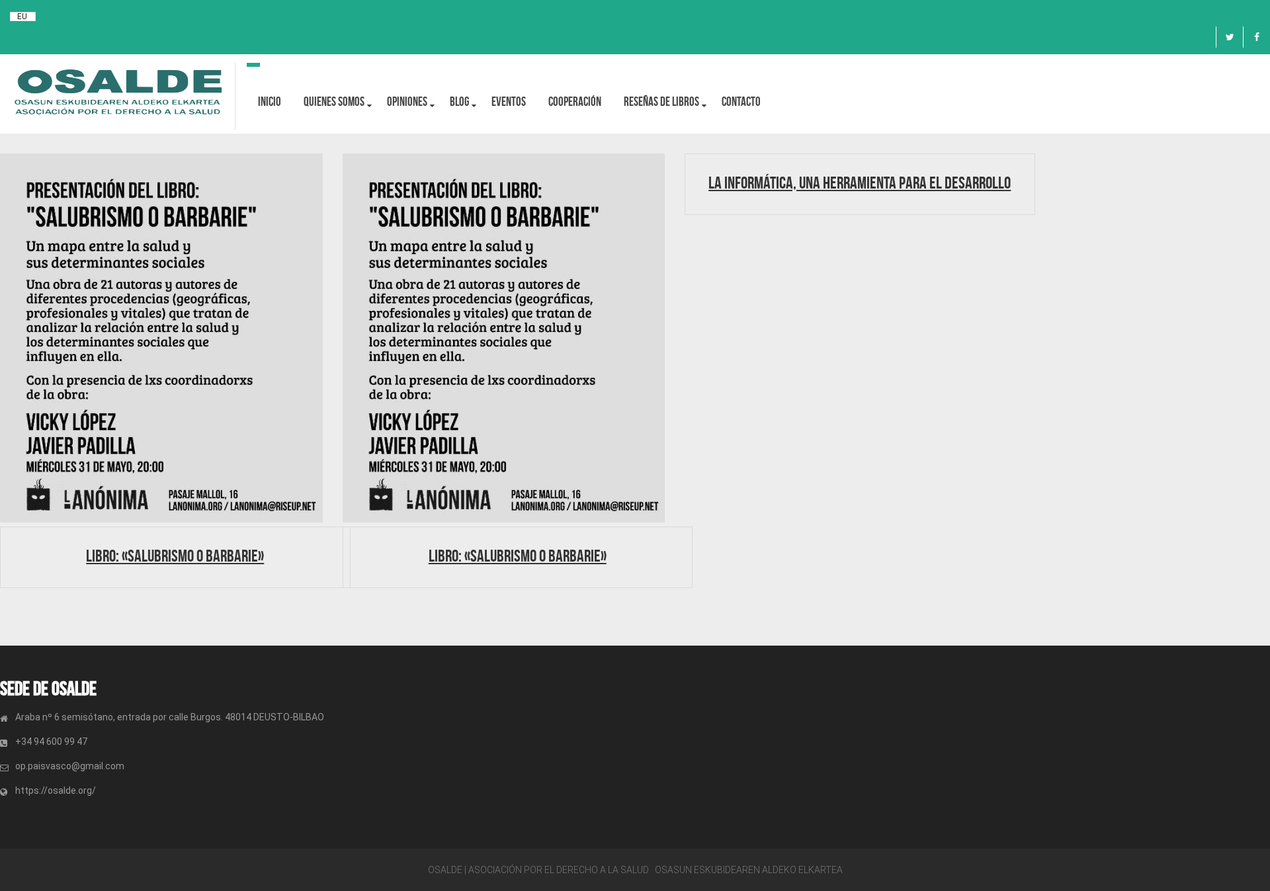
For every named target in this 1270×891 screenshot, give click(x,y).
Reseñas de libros (661, 101)
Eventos (508, 101)
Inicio (269, 101)
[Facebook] (1257, 37)
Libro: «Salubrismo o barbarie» (175, 555)
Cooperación (574, 101)
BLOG (459, 101)
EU (22, 16)
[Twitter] (1229, 37)
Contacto (741, 101)
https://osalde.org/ (55, 790)
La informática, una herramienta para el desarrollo (859, 182)
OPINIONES (407, 101)
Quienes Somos (334, 101)
